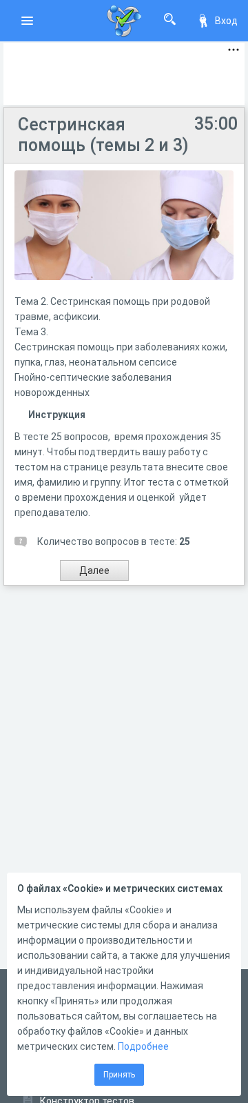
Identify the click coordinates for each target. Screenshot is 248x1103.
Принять (119, 1075)
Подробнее (143, 1046)
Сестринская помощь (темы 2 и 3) (103, 135)
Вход (226, 20)
